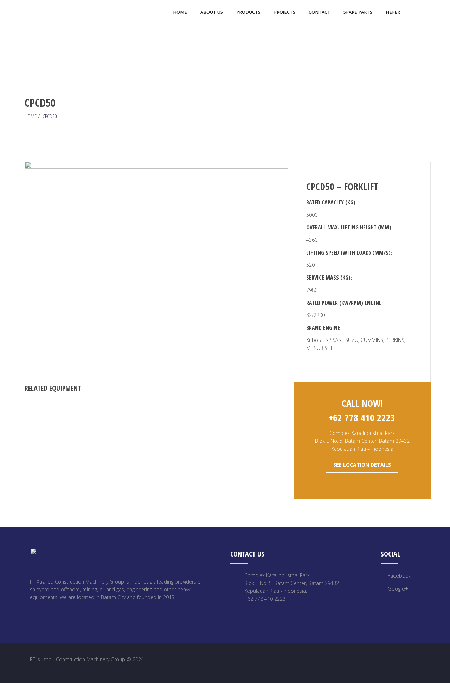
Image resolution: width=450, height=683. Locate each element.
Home (31, 116)
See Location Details (362, 464)
